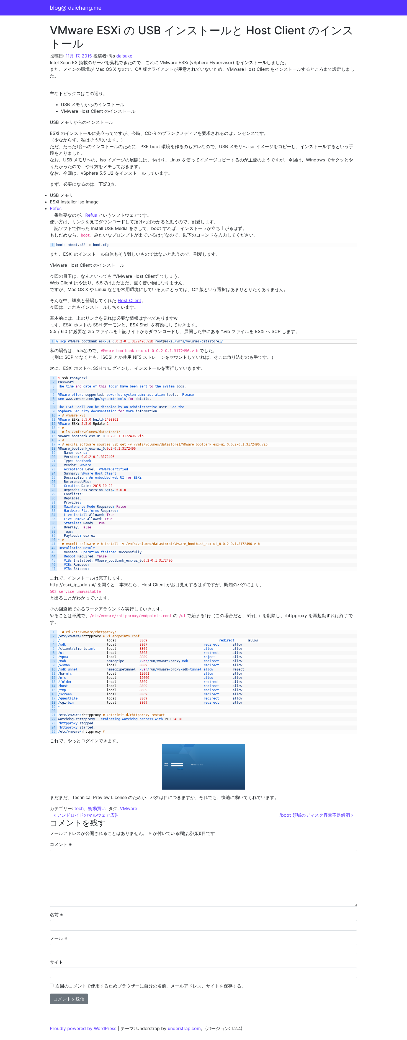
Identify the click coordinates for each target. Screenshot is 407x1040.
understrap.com (184, 1028)
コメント (61, 844)
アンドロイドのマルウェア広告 (87, 815)
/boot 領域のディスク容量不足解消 (315, 815)
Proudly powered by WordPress (83, 1028)
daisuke (124, 56)
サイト (56, 962)
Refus (55, 208)
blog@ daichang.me (76, 7)
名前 (56, 914)
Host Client (129, 300)
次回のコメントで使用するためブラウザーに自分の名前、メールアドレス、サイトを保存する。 (150, 986)
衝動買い (97, 808)
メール (58, 938)
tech (79, 808)
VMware (128, 808)
